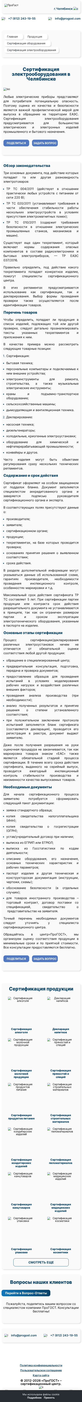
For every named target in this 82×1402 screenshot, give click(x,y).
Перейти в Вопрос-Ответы (26, 1293)
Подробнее (34, 1397)
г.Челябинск (63, 9)
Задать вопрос (45, 143)
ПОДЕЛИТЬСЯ (16, 143)
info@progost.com (67, 18)
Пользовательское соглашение (41, 1370)
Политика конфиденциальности (41, 1365)
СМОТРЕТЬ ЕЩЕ (41, 1262)
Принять (49, 1397)
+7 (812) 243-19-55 (21, 18)
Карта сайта (41, 1375)
